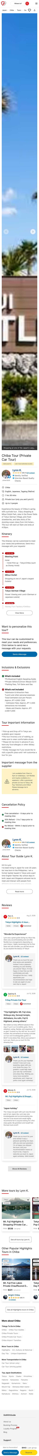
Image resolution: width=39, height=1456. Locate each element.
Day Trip (5, 1353)
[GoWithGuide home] (3, 3)
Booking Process (10, 1425)
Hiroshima (28, 1376)
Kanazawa (14, 1380)
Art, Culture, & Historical (22, 1350)
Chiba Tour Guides (16, 1330)
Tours (19, 10)
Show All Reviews (19, 1169)
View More (19, 613)
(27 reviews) (25, 956)
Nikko (4, 1390)
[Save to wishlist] (29, 10)
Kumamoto (16, 1383)
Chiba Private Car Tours (11, 1337)
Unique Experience (18, 1353)
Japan (4, 10)
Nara (25, 1383)
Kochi (31, 1390)
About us (7, 1421)
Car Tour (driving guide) (11, 1366)
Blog (5, 1432)
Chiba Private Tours (10, 1333)
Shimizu (15, 1394)
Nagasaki (5, 1383)
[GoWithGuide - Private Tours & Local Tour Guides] (6, 474)
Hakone (5, 1380)
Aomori (24, 1394)
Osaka (18, 1376)
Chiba (12, 10)
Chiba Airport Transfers (11, 1340)
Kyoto (11, 1376)
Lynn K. (17, 470)
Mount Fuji (6, 1387)
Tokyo (4, 1376)
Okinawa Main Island (20, 1387)
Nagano (23, 1390)
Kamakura (6, 1394)
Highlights (6, 1350)
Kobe (31, 1394)
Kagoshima (13, 1390)
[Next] (33, 231)
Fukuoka (24, 1380)
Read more (19, 891)
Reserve (28, 1452)
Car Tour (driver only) (11, 1363)
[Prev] (6, 231)
